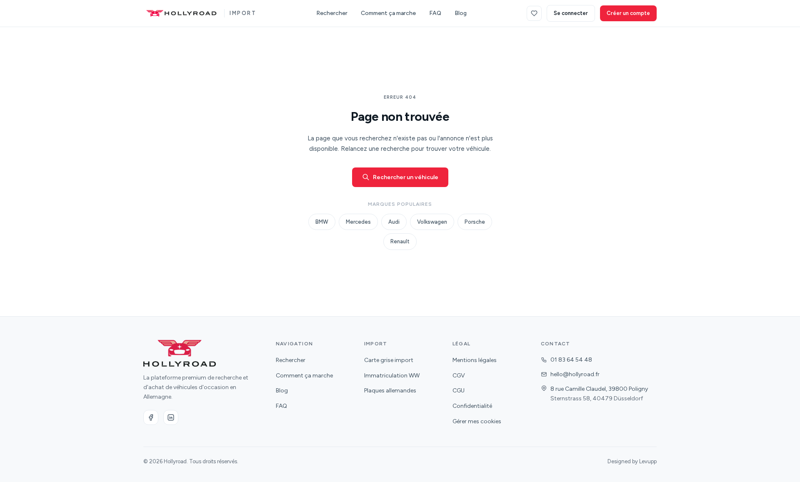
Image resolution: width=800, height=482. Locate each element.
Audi (394, 222)
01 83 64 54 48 (571, 359)
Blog (461, 13)
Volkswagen (432, 222)
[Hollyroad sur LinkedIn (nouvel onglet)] (170, 417)
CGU (458, 390)
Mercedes (358, 222)
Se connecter (571, 13)
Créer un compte (628, 13)
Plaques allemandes (390, 390)
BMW (321, 222)
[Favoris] (534, 13)
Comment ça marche (388, 13)
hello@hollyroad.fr (575, 374)
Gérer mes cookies (476, 421)
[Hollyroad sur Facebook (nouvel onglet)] (150, 417)
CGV (458, 375)
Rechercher (332, 13)
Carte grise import (388, 360)
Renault (400, 241)
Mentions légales (474, 360)
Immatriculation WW (392, 375)
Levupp (648, 461)
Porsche (475, 222)
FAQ (435, 13)
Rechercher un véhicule (405, 177)
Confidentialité (472, 406)
